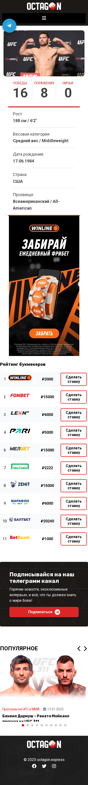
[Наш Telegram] (9, 26)
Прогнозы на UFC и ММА (21, 709)
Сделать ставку (74, 379)
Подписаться (40, 612)
